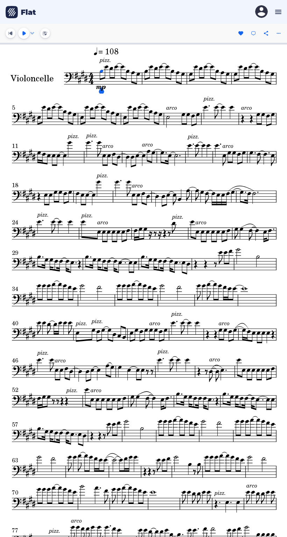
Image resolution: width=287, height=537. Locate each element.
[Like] (240, 33)
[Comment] (253, 33)
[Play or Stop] (23, 33)
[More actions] (278, 33)
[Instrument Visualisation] (45, 33)
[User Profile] (261, 12)
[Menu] (277, 12)
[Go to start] (10, 33)
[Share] (266, 33)
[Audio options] (32, 33)
